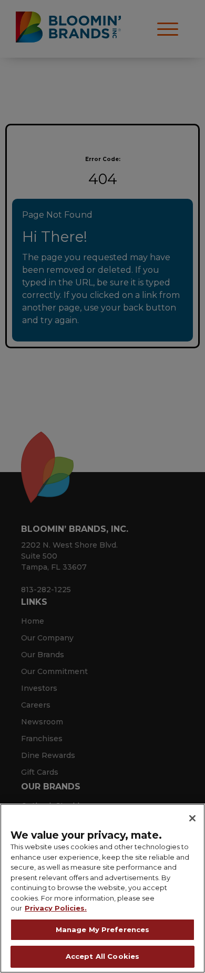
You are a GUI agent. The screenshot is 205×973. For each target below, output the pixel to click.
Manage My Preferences (103, 929)
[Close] (192, 818)
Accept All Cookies (102, 956)
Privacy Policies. (56, 908)
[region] (102, 888)
